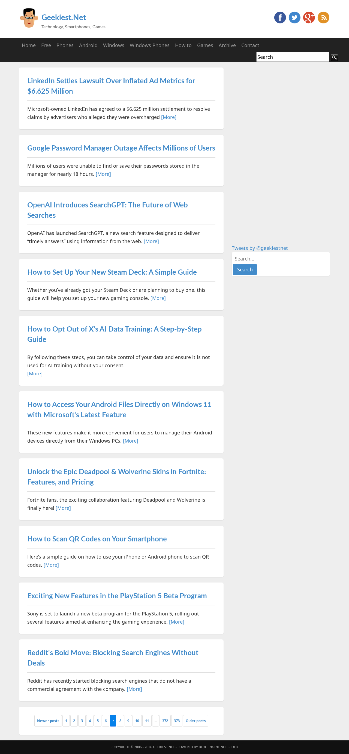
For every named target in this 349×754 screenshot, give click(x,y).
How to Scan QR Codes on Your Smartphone (97, 539)
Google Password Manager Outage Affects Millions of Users (121, 148)
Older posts (196, 720)
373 (177, 720)
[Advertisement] (273, 149)
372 (165, 720)
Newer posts (48, 720)
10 (137, 720)
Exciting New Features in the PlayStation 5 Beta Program (117, 596)
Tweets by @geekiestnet (260, 248)
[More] (168, 117)
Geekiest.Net (63, 18)
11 (147, 720)
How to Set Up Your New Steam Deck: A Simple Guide (112, 272)
